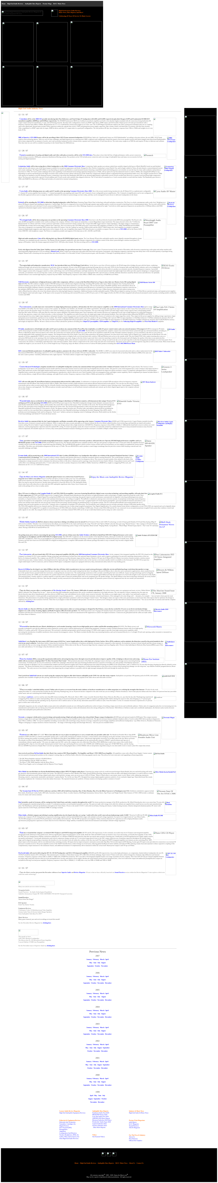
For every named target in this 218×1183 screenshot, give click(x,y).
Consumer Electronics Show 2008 (81, 191)
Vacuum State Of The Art (30, 791)
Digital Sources (64, 1126)
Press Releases (133, 1139)
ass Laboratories (26, 307)
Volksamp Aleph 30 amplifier (132, 321)
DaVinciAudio (38, 753)
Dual (19, 802)
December (108, 983)
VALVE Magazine (134, 1127)
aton (21, 440)
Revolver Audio (23, 421)
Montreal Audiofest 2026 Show (101, 1120)
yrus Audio (24, 191)
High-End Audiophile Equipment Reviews (72, 1113)
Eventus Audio (23, 455)
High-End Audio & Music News (138, 1113)
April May (93, 1095)
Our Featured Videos (98, 1137)
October (97, 966)
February (96, 959)
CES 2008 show (87, 155)
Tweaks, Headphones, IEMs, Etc (69, 1135)
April (107, 959)
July (98, 963)
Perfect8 (21, 202)
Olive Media (22, 771)
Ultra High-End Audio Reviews (68, 1138)
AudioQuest (22, 641)
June (94, 963)
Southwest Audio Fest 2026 (100, 1113)
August (103, 963)
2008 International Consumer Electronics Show (129, 307)
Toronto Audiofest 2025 (99, 1125)
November (104, 966)
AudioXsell (32, 675)
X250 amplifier (104, 321)
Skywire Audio (23, 609)
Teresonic (21, 717)
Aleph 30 (115, 321)
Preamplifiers (63, 1129)
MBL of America (23, 137)
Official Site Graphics (135, 1140)
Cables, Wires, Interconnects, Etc (69, 1137)
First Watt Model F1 (151, 321)
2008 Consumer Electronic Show (74, 166)
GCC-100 (119, 343)
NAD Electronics (23, 282)
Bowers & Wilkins (24, 569)
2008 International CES (51, 455)
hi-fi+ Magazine (134, 1124)
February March (98, 1078)
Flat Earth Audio (23, 853)
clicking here (30, 601)
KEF (19, 351)
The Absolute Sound (59, 590)
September (90, 966)
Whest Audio (22, 815)
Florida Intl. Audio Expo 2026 (101, 1122)
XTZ (19, 381)
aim (22, 833)
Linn (39, 238)
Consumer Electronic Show (103, 421)
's (39, 477)
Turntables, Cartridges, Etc (67, 1124)
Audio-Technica (84, 535)
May (90, 963)
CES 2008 (33, 137)
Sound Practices (120, 872)
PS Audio (21, 329)
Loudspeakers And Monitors (68, 1133)
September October (100, 1099)
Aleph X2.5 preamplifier (91, 321)
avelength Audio (26, 220)
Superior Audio (66, 872)
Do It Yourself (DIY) (65, 1127)
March (102, 959)
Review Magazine (79, 872)
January (89, 959)
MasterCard (55, 251)
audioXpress (133, 1122)
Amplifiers (62, 1131)
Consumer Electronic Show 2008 (78, 220)
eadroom (24, 735)
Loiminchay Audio (24, 166)
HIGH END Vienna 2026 (99, 1115)
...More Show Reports (98, 1127)
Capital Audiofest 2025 (99, 1124)
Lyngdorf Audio (46, 493)
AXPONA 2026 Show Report (101, 1118)
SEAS (52, 265)
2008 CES (39, 119)
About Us (132, 1137)
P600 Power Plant (129, 343)
